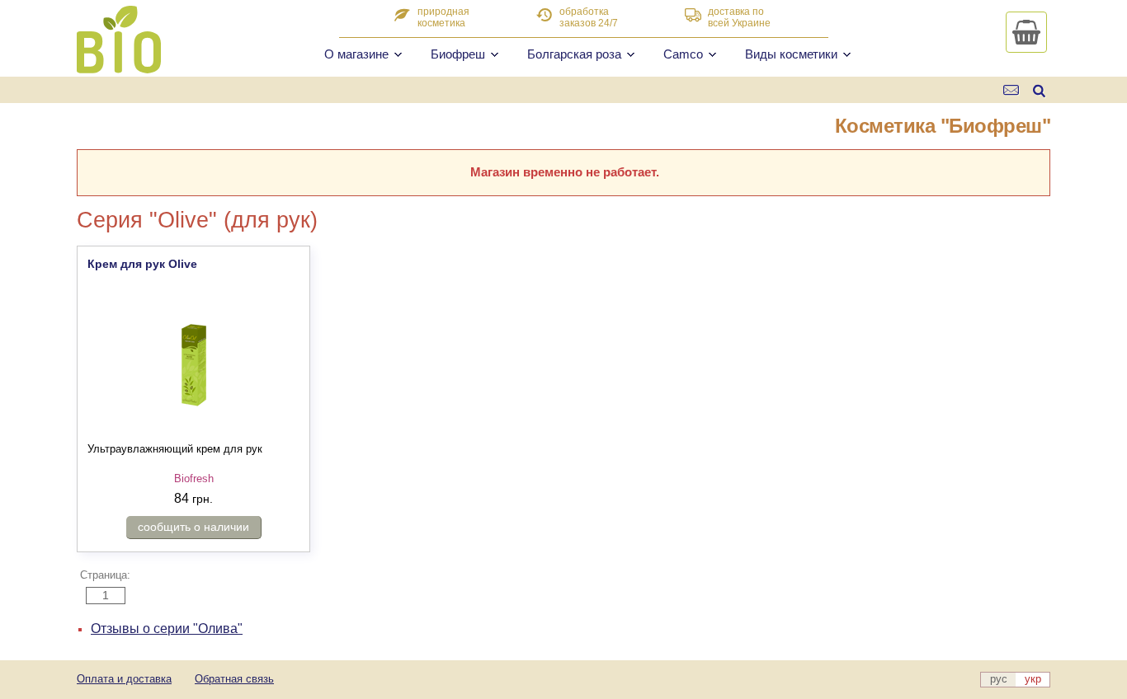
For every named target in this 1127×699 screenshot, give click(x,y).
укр (1033, 679)
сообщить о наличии (193, 526)
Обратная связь (234, 679)
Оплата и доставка (124, 679)
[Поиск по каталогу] (1039, 90)
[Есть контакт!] (1012, 90)
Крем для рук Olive (142, 263)
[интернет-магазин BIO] (119, 66)
